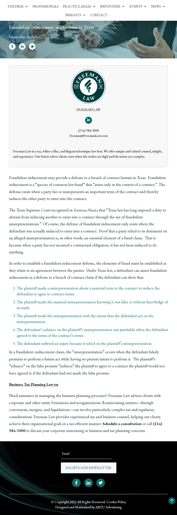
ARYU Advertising (108, 507)
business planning (76, 395)
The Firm (15, 6)
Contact (98, 15)
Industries (110, 6)
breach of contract (105, 177)
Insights (73, 15)
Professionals (45, 6)
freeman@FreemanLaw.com (88, 135)
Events (135, 6)
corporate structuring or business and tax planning (90, 430)
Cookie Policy (116, 502)
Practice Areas (77, 6)
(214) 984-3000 (88, 130)
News (156, 6)
